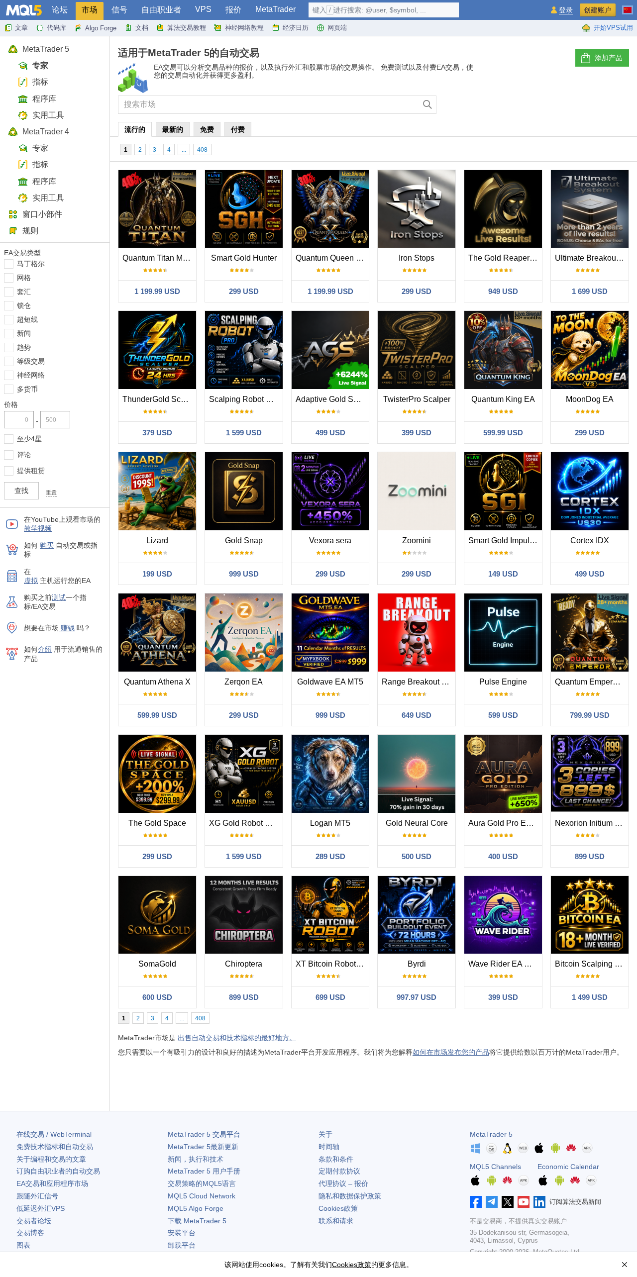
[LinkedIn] (539, 1202)
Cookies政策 (338, 1208)
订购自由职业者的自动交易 (58, 1171)
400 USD (503, 856)
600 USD (157, 997)
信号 (119, 9)
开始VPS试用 (613, 27)
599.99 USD (503, 432)
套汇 (24, 291)
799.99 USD (590, 715)
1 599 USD (244, 432)
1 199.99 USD (157, 291)
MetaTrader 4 (45, 131)
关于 (325, 1134)
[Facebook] (476, 1202)
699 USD (330, 997)
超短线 (27, 319)
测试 (59, 597)
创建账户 (598, 10)
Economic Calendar (568, 1167)
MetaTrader (275, 9)
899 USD (590, 856)
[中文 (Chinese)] (627, 6)
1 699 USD (590, 291)
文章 (21, 27)
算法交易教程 (186, 27)
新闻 (24, 333)
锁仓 (24, 305)
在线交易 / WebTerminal (54, 1134)
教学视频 (38, 528)
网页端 (337, 27)
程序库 (44, 99)
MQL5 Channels (495, 1167)
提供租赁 (31, 471)
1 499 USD (590, 997)
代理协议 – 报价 (343, 1183)
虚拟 (31, 581)
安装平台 (182, 1233)
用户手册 (204, 1171)
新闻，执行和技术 (195, 1159)
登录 (566, 10)
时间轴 (328, 1147)
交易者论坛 (33, 1221)
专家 (40, 65)
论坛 (60, 9)
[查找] (427, 105)
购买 (47, 545)
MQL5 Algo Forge (195, 1208)
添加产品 (609, 58)
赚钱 (67, 628)
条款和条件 (335, 1159)
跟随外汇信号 (37, 1196)
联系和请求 (335, 1221)
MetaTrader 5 (45, 49)
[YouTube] (524, 1202)
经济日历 (296, 27)
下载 (197, 1221)
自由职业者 (161, 9)
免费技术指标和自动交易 (54, 1147)
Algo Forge (100, 28)
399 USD (416, 432)
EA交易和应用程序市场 (52, 1183)
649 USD (416, 715)
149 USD (503, 574)
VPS (203, 9)
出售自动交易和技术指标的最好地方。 (237, 1038)
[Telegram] (492, 1202)
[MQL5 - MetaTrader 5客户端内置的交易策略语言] (24, 10)
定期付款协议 (339, 1171)
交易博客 (30, 1233)
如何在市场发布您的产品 (451, 1052)
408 (202, 149)
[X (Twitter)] (508, 1202)
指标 (40, 82)
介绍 (45, 649)
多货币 (27, 389)
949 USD (503, 291)
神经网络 (31, 375)
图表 (23, 1245)
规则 (30, 230)
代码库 (56, 27)
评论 (24, 455)
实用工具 (48, 115)
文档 (141, 27)
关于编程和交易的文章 (51, 1159)
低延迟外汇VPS (40, 1208)
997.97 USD (416, 997)
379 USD (157, 432)
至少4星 (29, 439)
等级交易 (31, 361)
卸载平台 (182, 1245)
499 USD (330, 432)
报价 (233, 9)
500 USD (416, 856)
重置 (51, 492)
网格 (24, 278)
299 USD (244, 291)
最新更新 (203, 1147)
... (184, 149)
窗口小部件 (42, 214)
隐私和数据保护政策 (349, 1196)
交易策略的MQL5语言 (202, 1183)
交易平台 (204, 1134)
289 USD (330, 856)
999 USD (244, 574)
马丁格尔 (31, 264)
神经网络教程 (244, 27)
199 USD (157, 574)
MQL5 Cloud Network (201, 1196)
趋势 (24, 347)
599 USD (503, 715)
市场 (90, 9)
